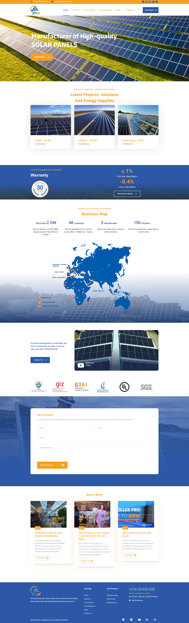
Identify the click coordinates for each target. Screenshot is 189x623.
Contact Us (129, 10)
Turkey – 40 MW (43, 140)
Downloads (149, 10)
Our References (105, 10)
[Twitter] (146, 2)
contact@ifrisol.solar (65, 1)
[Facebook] (143, 2)
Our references (40, 144)
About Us (76, 10)
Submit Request (47, 465)
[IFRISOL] (35, 10)
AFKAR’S (65, 620)
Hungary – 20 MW (88, 140)
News (119, 10)
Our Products (89, 10)
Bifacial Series (111, 602)
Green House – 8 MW (133, 140)
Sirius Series (111, 599)
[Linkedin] (153, 2)
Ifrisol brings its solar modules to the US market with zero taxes (94, 535)
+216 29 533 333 (43, 1)
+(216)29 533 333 (51, 349)
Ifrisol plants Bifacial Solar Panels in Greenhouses (48, 534)
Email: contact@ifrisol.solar (139, 593)
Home (65, 10)
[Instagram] (157, 2)
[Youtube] (150, 2)
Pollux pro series (112, 595)
